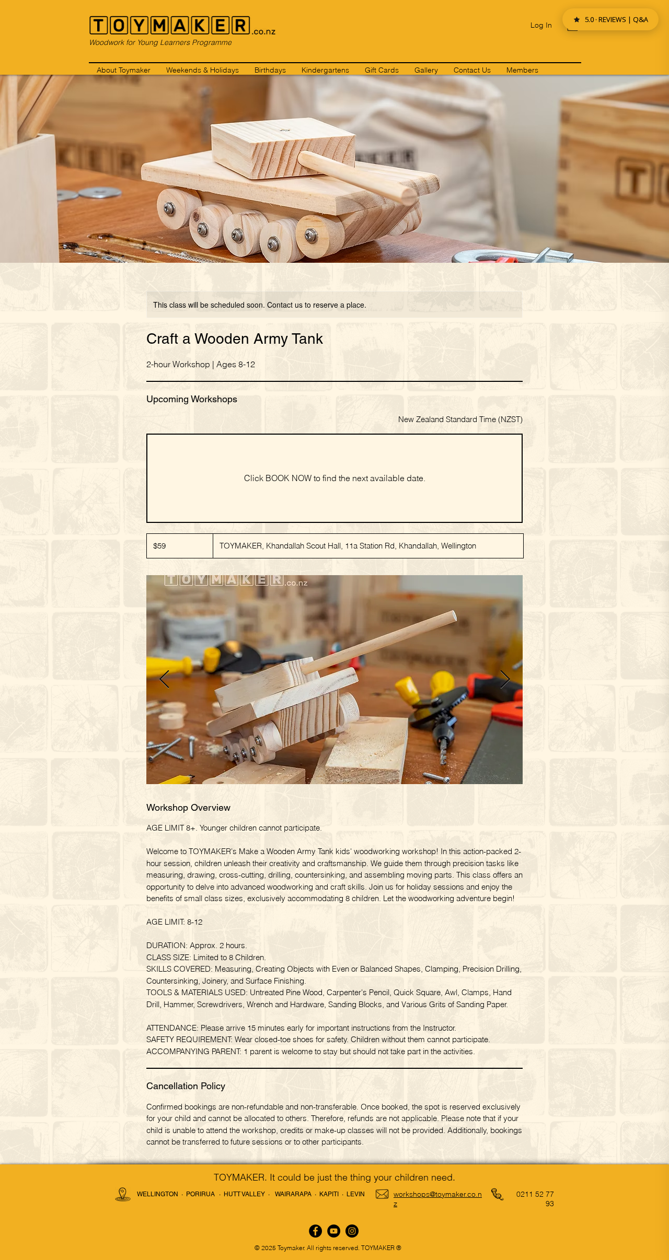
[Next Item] (505, 680)
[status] (460, 420)
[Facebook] (315, 1231)
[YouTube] (333, 1231)
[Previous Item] (164, 680)
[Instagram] (352, 1231)
